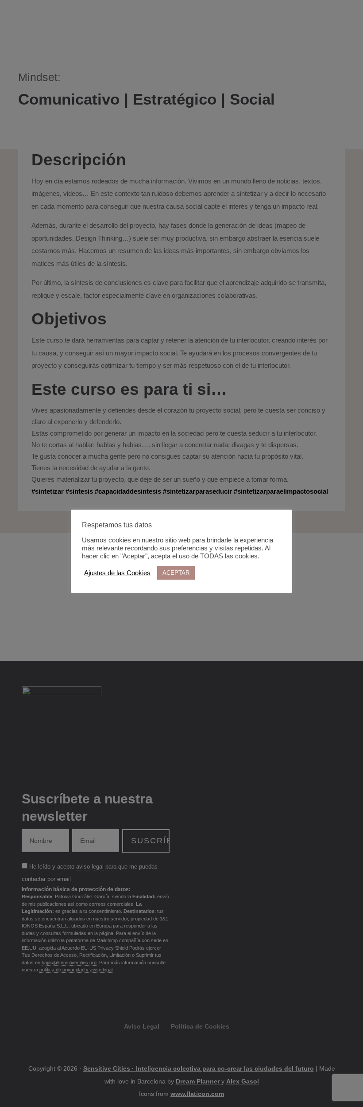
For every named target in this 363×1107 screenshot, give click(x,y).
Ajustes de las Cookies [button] (117, 573)
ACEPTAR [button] (175, 572)
